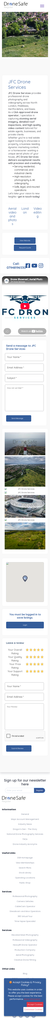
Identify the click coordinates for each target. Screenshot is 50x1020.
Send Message (17, 418)
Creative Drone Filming (25, 960)
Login (25, 625)
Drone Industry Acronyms (25, 844)
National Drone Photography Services (25, 834)
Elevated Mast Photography (25, 935)
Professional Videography (25, 940)
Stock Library (25, 872)
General (25, 814)
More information (32, 999)
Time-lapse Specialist (25, 921)
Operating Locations (25, 877)
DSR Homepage (25, 857)
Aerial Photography (25, 955)
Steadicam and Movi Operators (25, 911)
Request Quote (25, 248)
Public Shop (25, 882)
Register (39, 790)
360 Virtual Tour (25, 916)
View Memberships (25, 862)
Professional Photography (25, 896)
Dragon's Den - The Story (25, 829)
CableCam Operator (25, 906)
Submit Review (17, 748)
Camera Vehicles (25, 901)
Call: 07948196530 (16, 266)
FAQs (25, 839)
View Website (25, 240)
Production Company (25, 950)
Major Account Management (25, 819)
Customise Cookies (33, 1009)
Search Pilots (25, 867)
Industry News (25, 824)
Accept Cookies (35, 1004)
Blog (25, 973)
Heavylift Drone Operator (25, 945)
